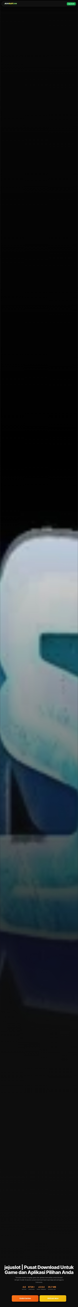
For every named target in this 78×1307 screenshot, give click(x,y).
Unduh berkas (25, 1298)
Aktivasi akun (52, 1298)
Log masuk (71, 3)
